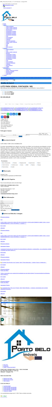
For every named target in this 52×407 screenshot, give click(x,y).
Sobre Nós (8, 69)
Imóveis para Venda (7, 77)
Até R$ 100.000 (7, 386)
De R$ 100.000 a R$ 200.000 (10, 387)
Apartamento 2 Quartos (11, 31)
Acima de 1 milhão (8, 391)
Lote (7, 44)
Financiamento (9, 72)
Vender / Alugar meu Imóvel (12, 70)
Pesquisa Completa (10, 71)
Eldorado (6, 120)
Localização (5, 366)
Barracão (8, 53)
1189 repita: (3, 210)
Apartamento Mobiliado (11, 34)
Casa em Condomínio (10, 40)
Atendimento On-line (9, 5)
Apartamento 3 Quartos (11, 32)
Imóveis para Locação (17, 77)
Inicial (4, 23)
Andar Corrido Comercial (11, 27)
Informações (6, 67)
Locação (5, 48)
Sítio (7, 45)
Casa (7, 36)
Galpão (7, 43)
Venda (4, 25)
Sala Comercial (9, 47)
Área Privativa (9, 30)
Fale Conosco (7, 380)
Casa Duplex (9, 38)
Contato (5, 75)
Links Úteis (8, 74)
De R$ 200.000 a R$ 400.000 (10, 388)
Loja (7, 50)
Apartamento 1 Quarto (11, 54)
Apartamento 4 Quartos (11, 33)
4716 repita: (3, 136)
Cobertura (8, 39)
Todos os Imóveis (9, 26)
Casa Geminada (9, 37)
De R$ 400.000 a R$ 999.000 (10, 389)
